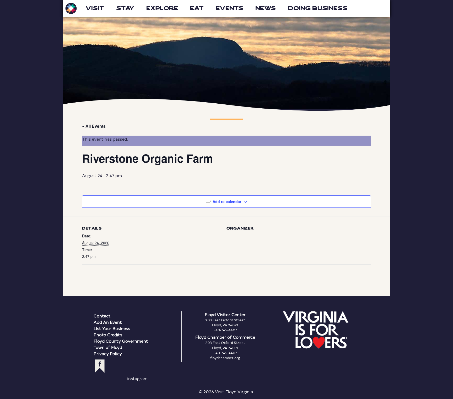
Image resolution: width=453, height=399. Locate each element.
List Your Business (112, 328)
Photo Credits (108, 335)
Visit (94, 8)
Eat (197, 8)
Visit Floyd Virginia (71, 8)
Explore (162, 8)
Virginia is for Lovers (315, 330)
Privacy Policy (108, 353)
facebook (100, 366)
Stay (125, 8)
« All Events (94, 126)
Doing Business (317, 8)
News (265, 8)
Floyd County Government (121, 341)
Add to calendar (227, 201)
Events (229, 8)
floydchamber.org (225, 357)
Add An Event (108, 322)
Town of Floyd (108, 347)
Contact (102, 316)
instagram (137, 378)
